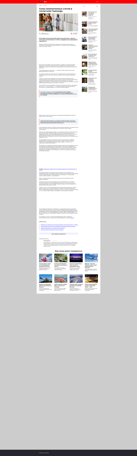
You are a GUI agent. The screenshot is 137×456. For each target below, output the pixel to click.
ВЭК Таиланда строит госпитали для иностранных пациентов (92, 13)
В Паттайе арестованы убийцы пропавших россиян (93, 23)
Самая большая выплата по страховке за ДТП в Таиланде (53, 228)
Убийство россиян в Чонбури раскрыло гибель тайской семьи (92, 63)
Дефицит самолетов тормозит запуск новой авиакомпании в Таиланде (91, 265)
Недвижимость (80, 1)
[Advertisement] (58, 55)
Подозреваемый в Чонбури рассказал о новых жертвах (92, 88)
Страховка (67, 1)
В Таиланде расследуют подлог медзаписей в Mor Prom (93, 30)
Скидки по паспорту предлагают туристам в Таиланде (52, 229)
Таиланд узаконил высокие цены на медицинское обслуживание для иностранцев (58, 226)
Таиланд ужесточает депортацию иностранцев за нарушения (92, 80)
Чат (90, 1)
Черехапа (72, 217)
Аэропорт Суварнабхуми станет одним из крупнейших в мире (76, 265)
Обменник (73, 1)
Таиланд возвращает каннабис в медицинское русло (92, 71)
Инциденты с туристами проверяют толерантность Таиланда (93, 47)
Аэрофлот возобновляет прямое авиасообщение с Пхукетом (45, 286)
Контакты (86, 1)
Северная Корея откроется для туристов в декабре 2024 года (76, 286)
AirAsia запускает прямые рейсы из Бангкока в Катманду (60, 286)
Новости (55, 1)
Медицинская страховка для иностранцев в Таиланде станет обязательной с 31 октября (58, 169)
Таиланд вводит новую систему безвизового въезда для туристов (45, 265)
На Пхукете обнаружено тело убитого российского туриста (60, 265)
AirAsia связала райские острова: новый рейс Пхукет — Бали (91, 286)
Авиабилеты (61, 1)
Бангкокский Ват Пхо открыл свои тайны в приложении (92, 55)
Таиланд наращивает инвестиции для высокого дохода (92, 38)
